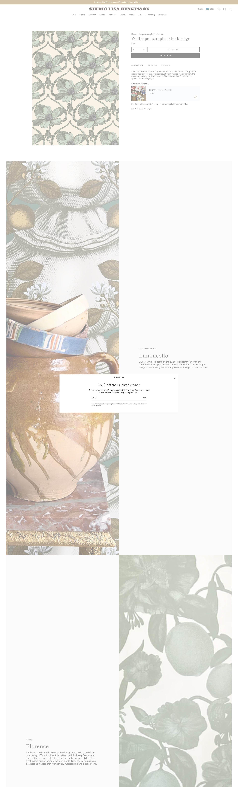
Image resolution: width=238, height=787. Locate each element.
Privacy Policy (132, 404)
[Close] (175, 378)
